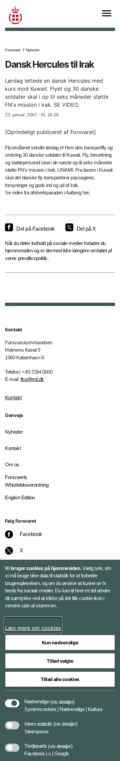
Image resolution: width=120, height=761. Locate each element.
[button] (62, 698)
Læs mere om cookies (33, 628)
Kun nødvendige (60, 642)
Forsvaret (12, 50)
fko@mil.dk (32, 379)
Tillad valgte (60, 661)
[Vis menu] (107, 14)
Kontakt (13, 397)
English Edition (20, 497)
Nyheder (33, 50)
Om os (12, 464)
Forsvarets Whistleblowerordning (27, 481)
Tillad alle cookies (60, 679)
